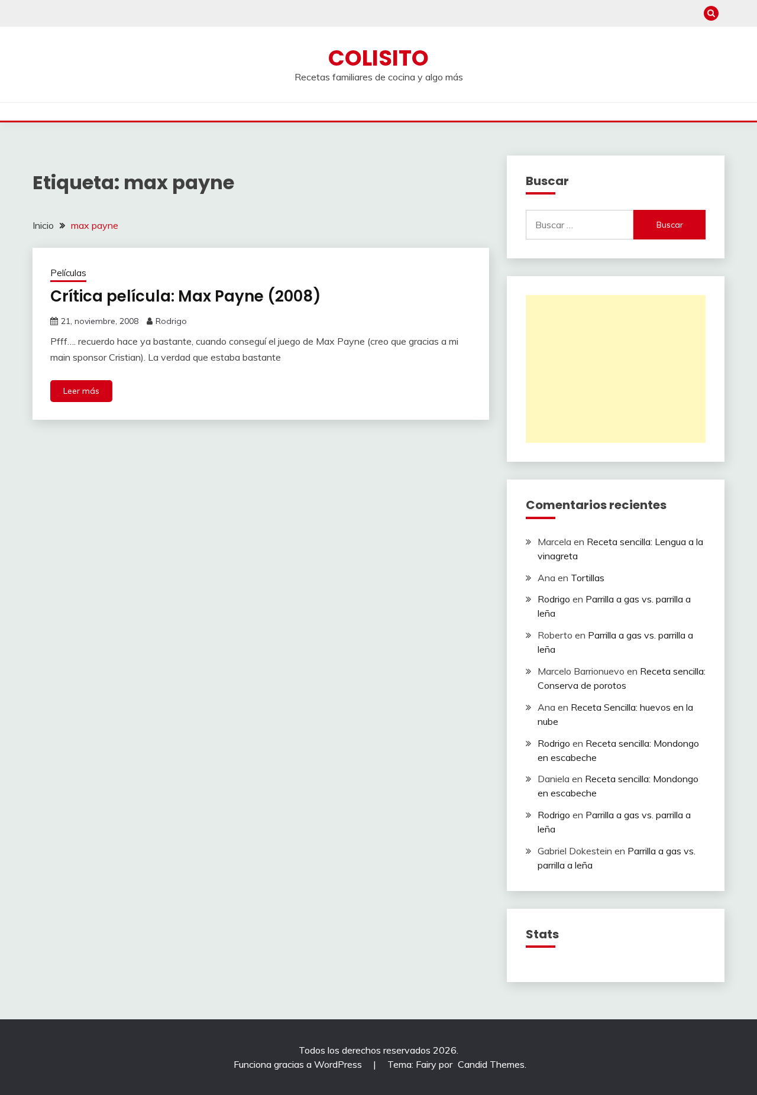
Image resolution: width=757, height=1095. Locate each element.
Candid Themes (491, 1064)
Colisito (378, 58)
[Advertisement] (616, 369)
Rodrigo (171, 321)
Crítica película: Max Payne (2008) (185, 296)
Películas (68, 272)
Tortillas (587, 578)
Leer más (81, 390)
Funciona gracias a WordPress (299, 1064)
